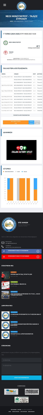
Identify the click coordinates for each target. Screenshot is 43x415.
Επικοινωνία (31, 411)
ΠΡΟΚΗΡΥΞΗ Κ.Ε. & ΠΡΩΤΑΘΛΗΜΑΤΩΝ (21, 334)
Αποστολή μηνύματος (21, 377)
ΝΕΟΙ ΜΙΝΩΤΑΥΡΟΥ (15, 42)
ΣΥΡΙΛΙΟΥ (10, 53)
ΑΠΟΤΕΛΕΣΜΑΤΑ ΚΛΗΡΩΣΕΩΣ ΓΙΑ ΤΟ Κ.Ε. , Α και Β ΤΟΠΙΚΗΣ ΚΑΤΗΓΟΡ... (25, 294)
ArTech (19, 409)
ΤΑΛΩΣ (11, 52)
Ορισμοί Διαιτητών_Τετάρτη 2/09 (21, 274)
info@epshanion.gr (11, 243)
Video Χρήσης (15, 411)
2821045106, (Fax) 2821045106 (13, 247)
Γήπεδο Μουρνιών (34, 48)
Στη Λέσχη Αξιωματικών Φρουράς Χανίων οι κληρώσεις (24, 324)
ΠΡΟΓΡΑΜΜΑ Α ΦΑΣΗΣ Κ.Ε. (18, 284)
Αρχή (11, 21)
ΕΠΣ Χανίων (13, 409)
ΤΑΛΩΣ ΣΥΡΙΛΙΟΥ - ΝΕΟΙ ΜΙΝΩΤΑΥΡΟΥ (23, 76)
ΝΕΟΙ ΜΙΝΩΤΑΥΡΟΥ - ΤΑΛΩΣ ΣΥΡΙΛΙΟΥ (23, 82)
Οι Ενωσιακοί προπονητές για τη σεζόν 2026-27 (25, 314)
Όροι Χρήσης (23, 411)
